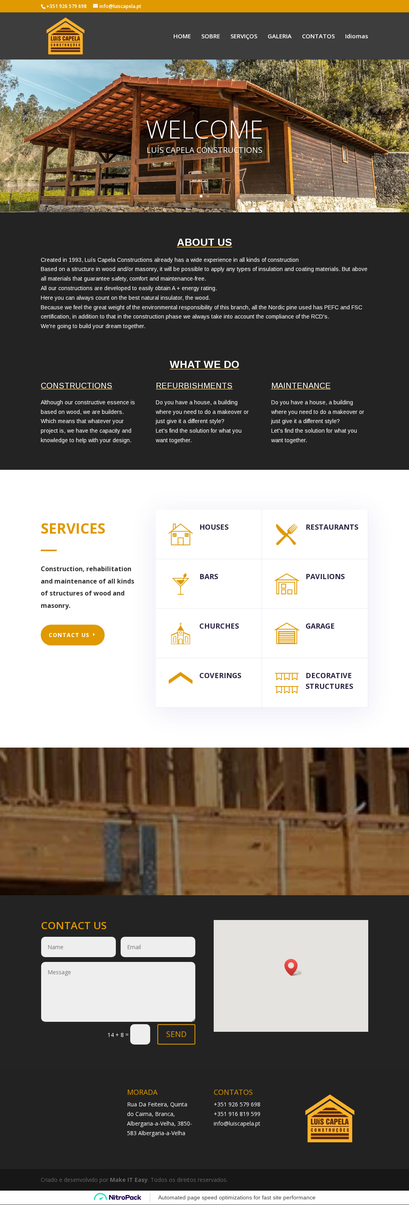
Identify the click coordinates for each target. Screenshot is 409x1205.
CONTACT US (69, 635)
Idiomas (356, 36)
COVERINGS (220, 675)
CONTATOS (318, 36)
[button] (293, 967)
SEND (176, 1034)
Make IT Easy (129, 1179)
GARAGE (320, 626)
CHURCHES (219, 626)
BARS (208, 576)
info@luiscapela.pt (237, 1123)
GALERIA (280, 36)
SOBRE (210, 36)
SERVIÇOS (243, 36)
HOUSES (213, 527)
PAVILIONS (325, 576)
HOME (182, 36)
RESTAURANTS (332, 527)
